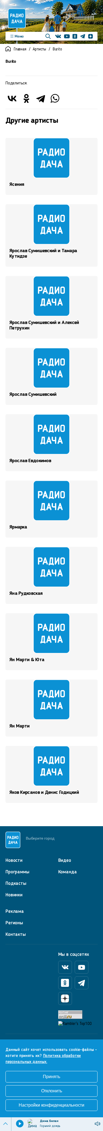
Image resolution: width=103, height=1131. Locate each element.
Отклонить (51, 1091)
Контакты (15, 934)
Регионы (14, 922)
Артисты (39, 49)
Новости (14, 860)
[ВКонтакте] (12, 98)
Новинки (14, 895)
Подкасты (15, 883)
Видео (64, 860)
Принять (51, 1076)
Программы (17, 871)
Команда (67, 871)
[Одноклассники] (26, 98)
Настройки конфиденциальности (51, 1105)
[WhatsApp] (55, 98)
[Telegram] (40, 98)
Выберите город (40, 838)
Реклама (14, 911)
